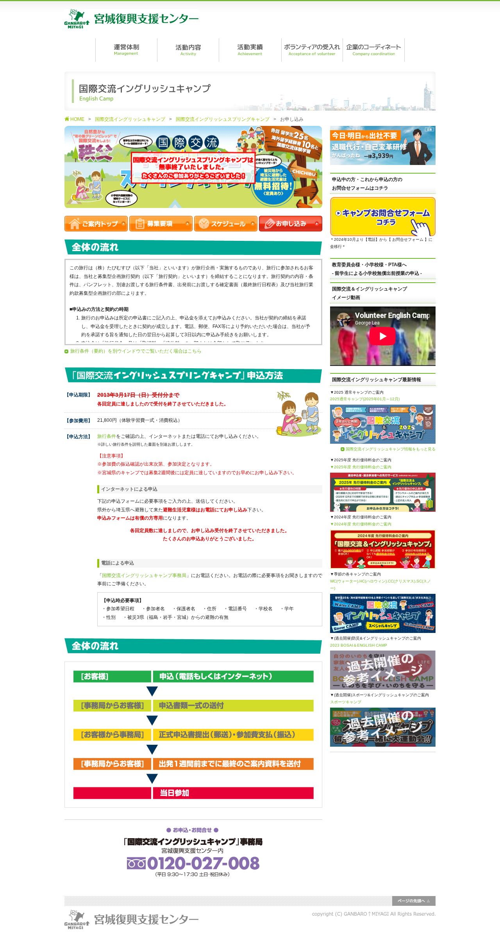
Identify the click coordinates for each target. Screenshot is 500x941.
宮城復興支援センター (131, 19)
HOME (77, 119)
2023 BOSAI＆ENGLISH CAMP (358, 645)
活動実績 (250, 50)
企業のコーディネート (374, 50)
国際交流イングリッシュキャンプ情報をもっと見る (391, 449)
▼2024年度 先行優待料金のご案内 (360, 524)
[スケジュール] (225, 226)
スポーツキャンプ (345, 702)
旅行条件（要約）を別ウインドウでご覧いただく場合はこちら (136, 351)
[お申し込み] (290, 226)
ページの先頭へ (414, 901)
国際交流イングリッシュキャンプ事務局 (144, 575)
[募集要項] (161, 226)
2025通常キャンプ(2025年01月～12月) (365, 399)
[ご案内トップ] (96, 226)
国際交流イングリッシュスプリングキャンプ (223, 119)
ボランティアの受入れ (312, 50)
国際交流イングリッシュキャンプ (130, 119)
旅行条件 (106, 436)
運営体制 (126, 50)
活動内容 (188, 50)
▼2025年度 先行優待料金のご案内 (360, 467)
